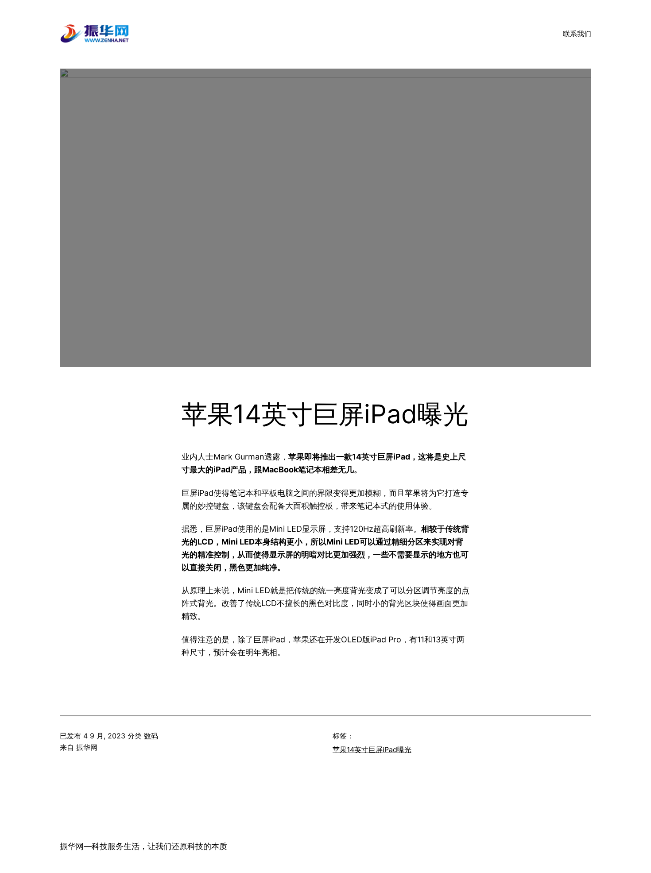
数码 (151, 735)
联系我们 (577, 33)
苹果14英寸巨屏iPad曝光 (372, 749)
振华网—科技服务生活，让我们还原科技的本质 (143, 846)
